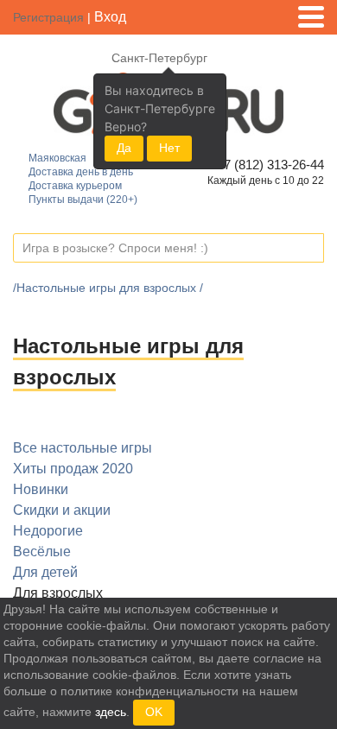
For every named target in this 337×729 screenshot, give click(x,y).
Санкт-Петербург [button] (159, 58)
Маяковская (57, 158)
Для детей (45, 572)
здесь (110, 712)
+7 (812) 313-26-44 (267, 164)
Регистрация (48, 17)
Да (124, 148)
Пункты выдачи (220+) (83, 199)
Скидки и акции (62, 510)
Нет (169, 148)
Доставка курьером (75, 186)
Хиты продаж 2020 (73, 468)
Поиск (310, 248)
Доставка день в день (81, 172)
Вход (110, 17)
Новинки (40, 489)
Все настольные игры (82, 448)
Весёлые (42, 551)
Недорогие (48, 530)
